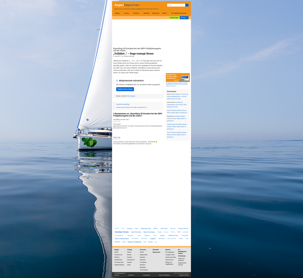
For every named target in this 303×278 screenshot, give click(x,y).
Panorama (143, 249)
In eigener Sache (170, 254)
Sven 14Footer (171, 132)
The (115, 262)
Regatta (116, 249)
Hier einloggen (131, 96)
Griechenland (131, 260)
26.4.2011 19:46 (116, 121)
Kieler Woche (144, 238)
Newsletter (156, 249)
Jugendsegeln (164, 228)
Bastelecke (143, 267)
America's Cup (146, 228)
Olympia (150, 242)
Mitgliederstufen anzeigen (125, 89)
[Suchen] (187, 5)
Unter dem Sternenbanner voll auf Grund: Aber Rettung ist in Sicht (177, 105)
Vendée (116, 260)
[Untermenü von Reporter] (168, 13)
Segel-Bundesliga (136, 232)
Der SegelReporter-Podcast (182, 251)
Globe (120, 260)
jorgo (168, 110)
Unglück (153, 238)
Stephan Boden (171, 124)
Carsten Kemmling (122, 104)
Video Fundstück (134, 242)
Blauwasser (173, 228)
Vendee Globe (122, 232)
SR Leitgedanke (169, 252)
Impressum (116, 275)
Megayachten (143, 254)
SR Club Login (174, 17)
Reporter (167, 249)
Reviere (129, 254)
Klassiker (142, 257)
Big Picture (173, 232)
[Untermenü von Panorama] (140, 13)
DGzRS (179, 232)
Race (121, 262)
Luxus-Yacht (185, 232)
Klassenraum (156, 252)
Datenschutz (131, 275)
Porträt (144, 241)
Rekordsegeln (185, 235)
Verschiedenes (144, 270)
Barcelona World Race (171, 238)
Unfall (187, 238)
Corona (155, 235)
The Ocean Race (135, 238)
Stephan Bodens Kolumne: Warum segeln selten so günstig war (176, 119)
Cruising (129, 228)
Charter (129, 252)
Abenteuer (147, 235)
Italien (129, 265)
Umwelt (124, 242)
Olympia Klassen (183, 228)
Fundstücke (143, 262)
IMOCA (155, 228)
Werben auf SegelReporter (164, 275)
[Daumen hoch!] (113, 131)
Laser (156, 241)
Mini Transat (162, 238)
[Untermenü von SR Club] (187, 17)
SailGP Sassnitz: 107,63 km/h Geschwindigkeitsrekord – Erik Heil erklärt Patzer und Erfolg (177, 96)
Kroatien (129, 257)
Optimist (139, 235)
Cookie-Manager (146, 275)
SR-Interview (166, 232)
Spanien (129, 262)
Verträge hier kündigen (184, 275)
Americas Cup (173, 235)
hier (146, 107)
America (116, 254)
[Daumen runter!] (113, 133)
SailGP (136, 228)
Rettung (162, 235)
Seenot (122, 228)
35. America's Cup (119, 235)
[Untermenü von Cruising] (130, 13)
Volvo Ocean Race (122, 238)
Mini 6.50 (117, 228)
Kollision (181, 238)
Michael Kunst (169, 260)
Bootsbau (117, 242)
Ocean (118, 262)
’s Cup (120, 254)
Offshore (116, 257)
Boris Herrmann (149, 232)
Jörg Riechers (130, 235)
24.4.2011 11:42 (116, 138)
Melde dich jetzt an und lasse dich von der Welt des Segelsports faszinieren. (176, 85)
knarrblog (159, 232)
